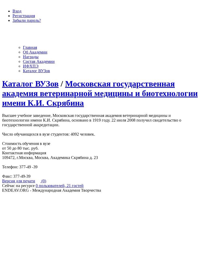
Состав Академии (39, 61)
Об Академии (35, 52)
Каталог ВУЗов (36, 71)
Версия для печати (18, 181)
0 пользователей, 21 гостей (60, 185)
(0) (43, 181)
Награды (31, 57)
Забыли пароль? (26, 20)
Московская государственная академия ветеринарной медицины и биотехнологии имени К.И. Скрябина (100, 93)
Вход (16, 11)
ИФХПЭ (31, 66)
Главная (30, 47)
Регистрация (23, 16)
